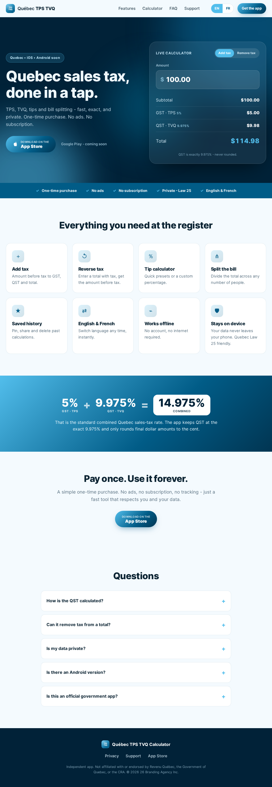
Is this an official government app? (82, 696)
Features (126, 8)
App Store (157, 756)
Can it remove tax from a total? (78, 624)
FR (228, 8)
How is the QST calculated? (74, 600)
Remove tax (246, 53)
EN (217, 8)
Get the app (252, 8)
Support (192, 8)
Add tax (224, 53)
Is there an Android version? (75, 672)
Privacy (112, 756)
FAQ (173, 8)
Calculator (152, 8)
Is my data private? (66, 648)
